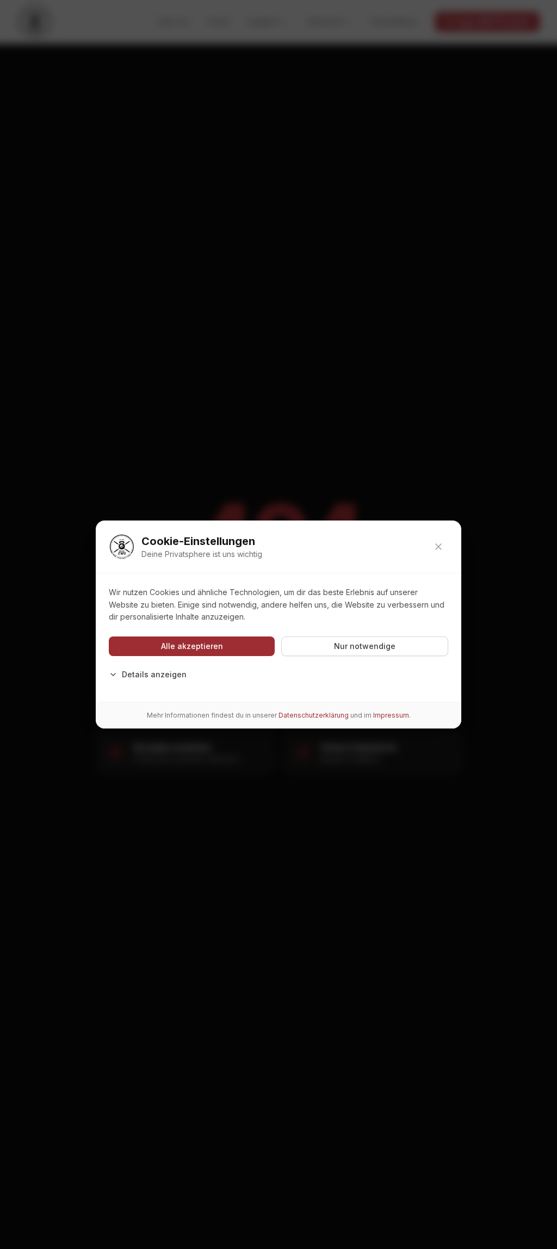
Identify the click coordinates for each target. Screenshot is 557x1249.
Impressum (391, 715)
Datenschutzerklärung (313, 715)
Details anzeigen (154, 674)
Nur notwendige (364, 646)
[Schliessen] (438, 546)
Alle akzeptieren (192, 646)
